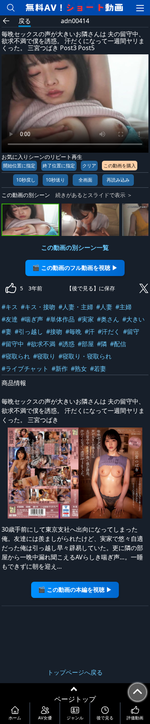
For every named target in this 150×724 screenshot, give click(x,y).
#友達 (10, 319)
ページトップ (75, 699)
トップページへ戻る (75, 672)
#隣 (102, 344)
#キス (10, 307)
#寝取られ (16, 356)
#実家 (86, 319)
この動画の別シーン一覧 (75, 247)
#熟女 (79, 368)
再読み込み (118, 180)
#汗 (90, 331)
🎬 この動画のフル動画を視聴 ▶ (75, 267)
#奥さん (108, 319)
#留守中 (13, 344)
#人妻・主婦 (75, 307)
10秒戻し (25, 180)
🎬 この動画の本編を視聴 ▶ (75, 589)
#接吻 (54, 331)
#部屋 (86, 344)
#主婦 (123, 307)
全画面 (85, 180)
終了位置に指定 (59, 165)
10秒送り (55, 180)
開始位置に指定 (19, 165)
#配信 (118, 344)
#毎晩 (73, 331)
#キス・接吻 (38, 307)
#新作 (60, 368)
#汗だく (109, 331)
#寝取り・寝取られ (85, 356)
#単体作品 (60, 319)
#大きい (133, 319)
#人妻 (104, 307)
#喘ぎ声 (32, 319)
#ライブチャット (25, 368)
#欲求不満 (41, 344)
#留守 (131, 331)
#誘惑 (66, 344)
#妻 (7, 331)
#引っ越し (29, 331)
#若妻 (98, 368)
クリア (89, 165)
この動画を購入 (119, 165)
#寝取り (44, 356)
